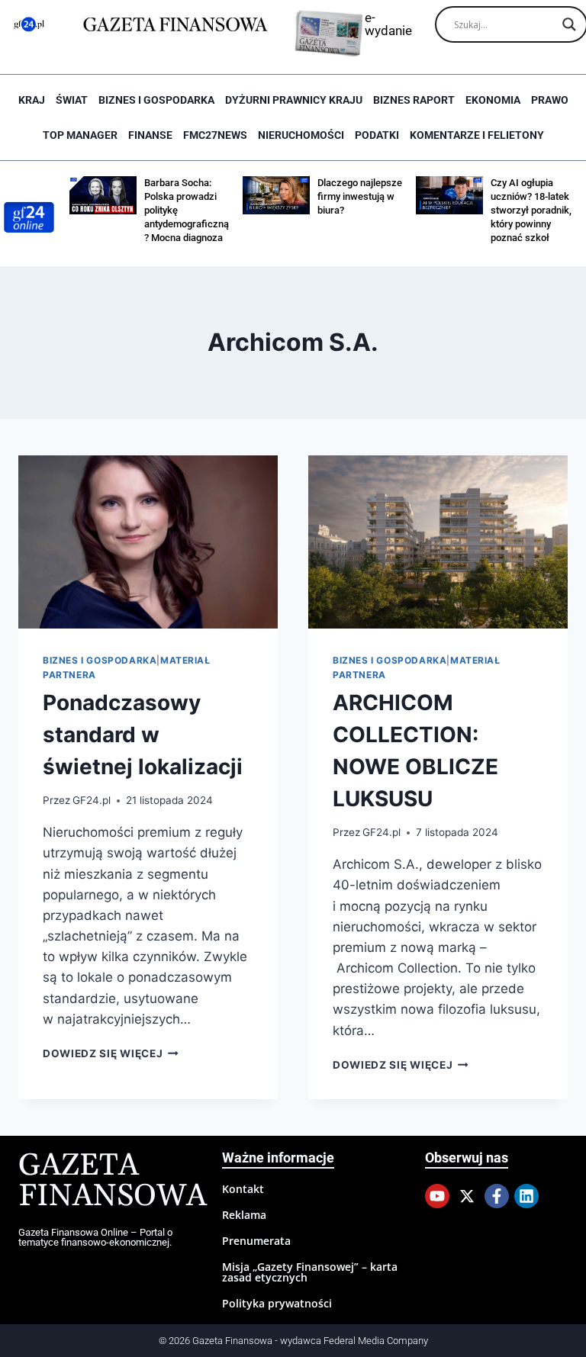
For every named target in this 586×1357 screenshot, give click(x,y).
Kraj (31, 100)
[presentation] (148, 542)
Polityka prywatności (277, 1303)
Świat (72, 100)
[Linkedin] (526, 1196)
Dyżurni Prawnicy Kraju (293, 100)
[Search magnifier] (569, 24)
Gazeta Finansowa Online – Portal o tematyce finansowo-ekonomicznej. (95, 1237)
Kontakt (243, 1189)
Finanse (150, 135)
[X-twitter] (467, 1196)
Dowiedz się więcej (111, 1053)
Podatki (377, 135)
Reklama (244, 1214)
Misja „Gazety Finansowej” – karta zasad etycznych (310, 1272)
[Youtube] (437, 1196)
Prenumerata (256, 1240)
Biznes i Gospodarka (156, 100)
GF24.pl (91, 800)
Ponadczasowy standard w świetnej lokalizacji (143, 735)
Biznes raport (414, 100)
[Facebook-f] (497, 1196)
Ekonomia (492, 100)
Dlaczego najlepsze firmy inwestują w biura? (359, 196)
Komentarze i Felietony (477, 135)
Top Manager (80, 135)
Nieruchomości (301, 135)
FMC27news (215, 135)
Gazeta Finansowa (112, 1181)
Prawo (549, 100)
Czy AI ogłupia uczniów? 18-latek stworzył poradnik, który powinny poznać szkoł (531, 210)
